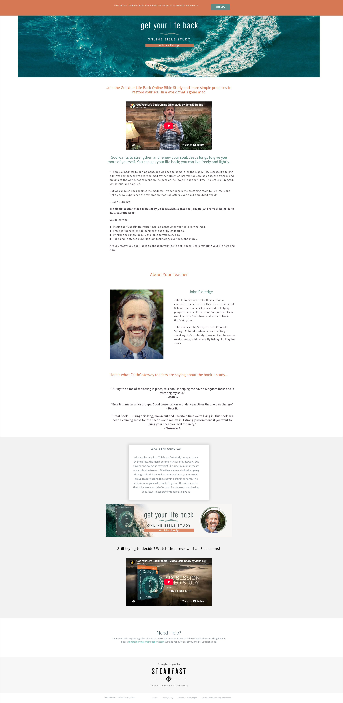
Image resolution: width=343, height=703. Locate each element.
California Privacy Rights (187, 697)
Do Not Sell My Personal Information (216, 697)
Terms (155, 697)
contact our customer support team (146, 641)
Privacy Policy (167, 697)
